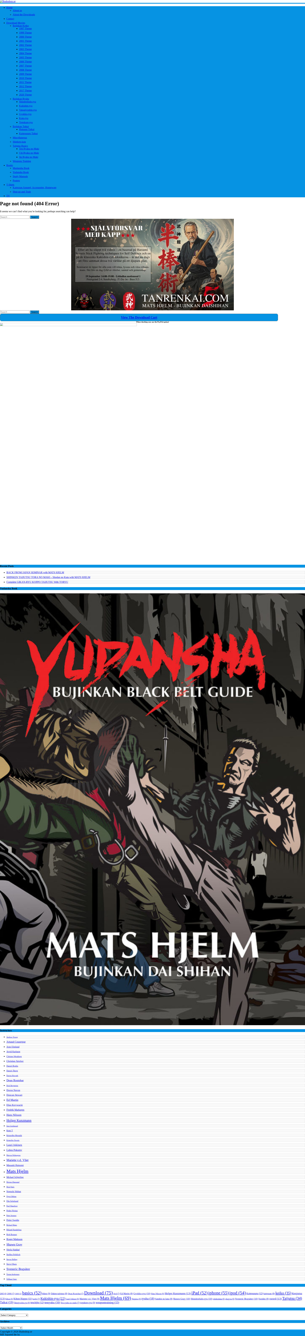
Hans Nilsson (14, 1114)
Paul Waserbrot (12, 1206)
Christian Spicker (15, 1061)
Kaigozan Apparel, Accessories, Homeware (34, 187)
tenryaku (52, 1302)
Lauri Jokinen (14, 1144)
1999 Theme (25, 32)
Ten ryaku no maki (70, 1303)
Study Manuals (20, 176)
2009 (18, 1294)
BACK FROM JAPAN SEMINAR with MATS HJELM (35, 572)
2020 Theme (25, 94)
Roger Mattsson (14, 1239)
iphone (218, 1293)
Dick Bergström (12, 1086)
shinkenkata (219, 1299)
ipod (237, 1293)
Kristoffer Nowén (13, 1140)
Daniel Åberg (12, 1071)
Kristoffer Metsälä (14, 1135)
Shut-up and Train (22, 191)
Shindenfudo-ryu (27, 101)
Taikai (6, 1302)
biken (46, 1293)
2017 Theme (25, 90)
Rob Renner (12, 1234)
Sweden (263, 1299)
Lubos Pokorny (14, 1150)
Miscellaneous (20, 137)
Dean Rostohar (15, 1080)
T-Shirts (10, 184)
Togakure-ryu (26, 122)
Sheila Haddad (13, 1249)
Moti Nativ (10, 1187)
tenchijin (37, 1302)
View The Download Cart (139, 317)
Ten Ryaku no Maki (29, 148)
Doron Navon (13, 1090)
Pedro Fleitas (12, 1211)
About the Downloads (24, 14)
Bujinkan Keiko (21, 25)
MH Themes (26, 1334)
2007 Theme (25, 65)
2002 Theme (25, 45)
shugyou (229, 1299)
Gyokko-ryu (25, 114)
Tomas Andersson (13, 1274)
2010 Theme (25, 78)
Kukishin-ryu (25, 105)
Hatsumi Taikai (26, 129)
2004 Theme (25, 53)
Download (98, 1292)
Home (9, 7)
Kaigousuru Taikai (28, 133)
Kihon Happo (23, 1298)
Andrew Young (12, 1037)
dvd (116, 1294)
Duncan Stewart (14, 1095)
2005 (3, 1294)
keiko (283, 1293)
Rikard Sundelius (14, 1230)
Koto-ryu (23, 118)
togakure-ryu (87, 1302)
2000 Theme (25, 36)
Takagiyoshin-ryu (28, 110)
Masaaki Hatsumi (15, 1165)
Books (9, 165)
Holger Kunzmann (19, 1120)
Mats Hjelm (17, 1171)
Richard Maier (12, 1225)
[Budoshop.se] (152, 1)
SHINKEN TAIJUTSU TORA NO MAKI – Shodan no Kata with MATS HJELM (48, 577)
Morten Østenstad (13, 1182)
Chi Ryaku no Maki (29, 153)
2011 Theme (25, 82)
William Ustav (12, 1279)
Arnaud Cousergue (16, 1041)
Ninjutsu (136, 1299)
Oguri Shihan (11, 1196)
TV (8, 195)
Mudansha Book (21, 168)
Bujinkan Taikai (21, 126)
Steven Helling (12, 1259)
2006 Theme (25, 61)
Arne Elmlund (13, 1047)
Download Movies (15, 22)
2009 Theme (25, 74)
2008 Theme (25, 70)
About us (17, 10)
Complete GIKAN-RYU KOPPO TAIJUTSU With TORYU (37, 582)
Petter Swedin (13, 1220)
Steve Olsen (12, 1264)
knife (36, 1299)
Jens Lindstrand (12, 1126)
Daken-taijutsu (59, 1293)
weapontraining (107, 1302)
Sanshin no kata (164, 1299)
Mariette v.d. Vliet (17, 1160)
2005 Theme (25, 57)
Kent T (10, 1130)
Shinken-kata (19, 141)
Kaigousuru (254, 1293)
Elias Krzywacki (15, 1105)
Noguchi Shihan (14, 1191)
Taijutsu (292, 1298)
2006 (10, 1294)
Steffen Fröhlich (13, 1254)
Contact (10, 18)
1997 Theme (25, 28)
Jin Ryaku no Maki (28, 157)
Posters (16, 180)
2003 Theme (25, 49)
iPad (199, 1293)
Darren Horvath (12, 1076)
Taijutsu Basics (20, 146)
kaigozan (269, 1293)
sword (275, 1298)
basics (31, 1293)
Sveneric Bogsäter (18, 1269)
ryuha (148, 1298)
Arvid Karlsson (13, 1051)
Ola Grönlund (12, 1201)
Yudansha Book (21, 172)
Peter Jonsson (11, 1215)
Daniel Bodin (12, 1066)
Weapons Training (22, 161)
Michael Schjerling (15, 1177)
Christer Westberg (14, 1056)
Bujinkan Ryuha (21, 98)
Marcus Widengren (13, 1155)
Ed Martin (12, 1099)
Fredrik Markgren (15, 1109)
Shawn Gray (14, 1244)
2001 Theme (25, 41)
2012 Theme (25, 86)
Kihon (9, 1299)
